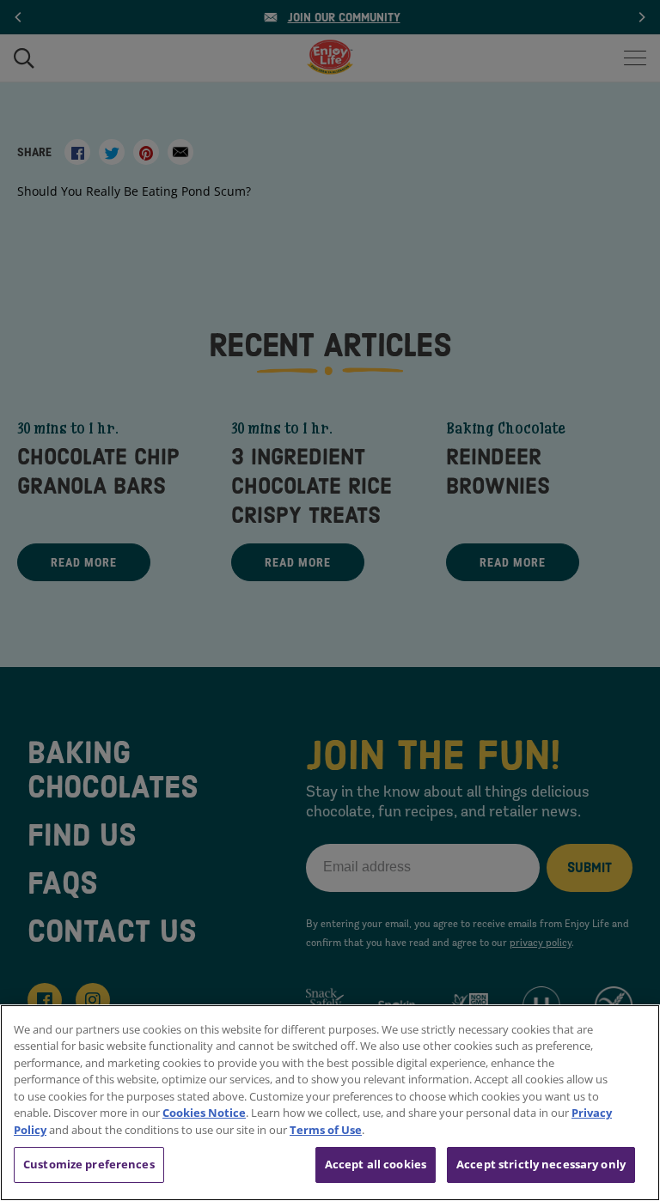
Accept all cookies (375, 1164)
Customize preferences (89, 1164)
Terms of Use (326, 1129)
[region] (330, 1102)
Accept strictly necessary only (541, 1164)
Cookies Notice (204, 1112)
